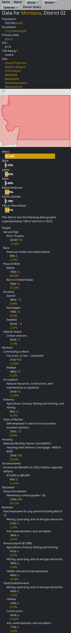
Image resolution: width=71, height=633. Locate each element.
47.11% (14, 503)
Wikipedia (11, 75)
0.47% (13, 555)
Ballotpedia (12, 79)
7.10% (13, 343)
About (18, 2)
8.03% (13, 315)
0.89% (13, 304)
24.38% (14, 579)
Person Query (32, 7)
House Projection (16, 63)
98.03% (14, 276)
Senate (49, 2)
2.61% (13, 539)
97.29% (14, 288)
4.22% (13, 375)
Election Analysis (15, 67)
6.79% (13, 260)
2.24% (13, 527)
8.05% (13, 435)
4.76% (13, 567)
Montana (31, 13)
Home (6, 2)
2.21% (13, 327)
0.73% (13, 607)
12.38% (14, 395)
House (31, 2)
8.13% (13, 415)
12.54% (14, 363)
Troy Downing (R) (15, 31)
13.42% (14, 619)
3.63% (13, 631)
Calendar (9, 7)
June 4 (9, 39)
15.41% (14, 483)
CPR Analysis (13, 71)
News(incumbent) (16, 83)
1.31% (13, 595)
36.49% (14, 459)
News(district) (13, 87)
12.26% (14, 244)
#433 (18, 23)
